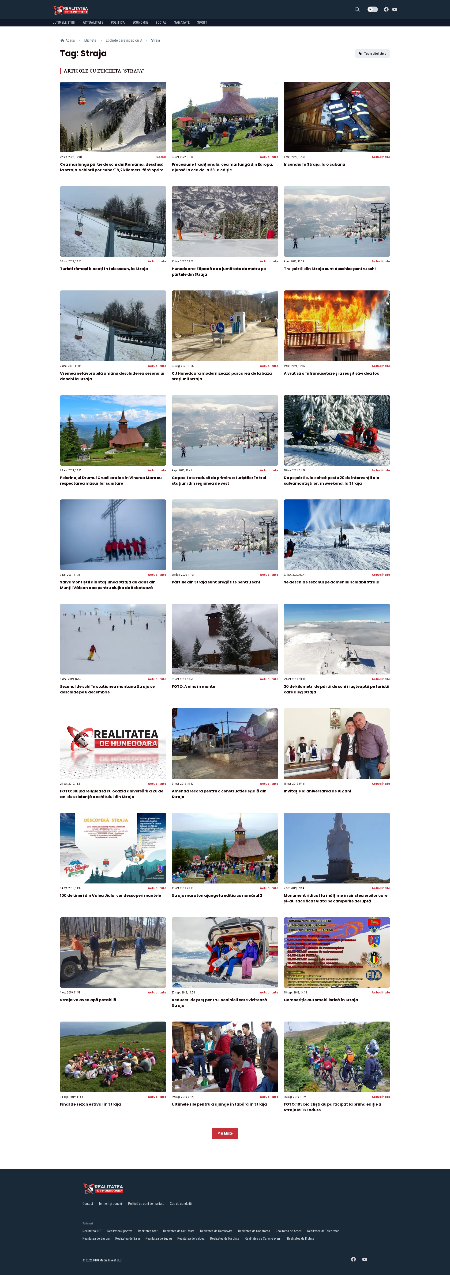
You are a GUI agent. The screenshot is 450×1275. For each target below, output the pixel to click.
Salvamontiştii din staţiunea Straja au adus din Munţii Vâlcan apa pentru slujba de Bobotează (108, 584)
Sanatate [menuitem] (182, 22)
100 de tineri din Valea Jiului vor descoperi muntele (110, 895)
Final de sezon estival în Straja (90, 1104)
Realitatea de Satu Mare (179, 1231)
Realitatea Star (148, 1231)
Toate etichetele (375, 53)
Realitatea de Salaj (127, 1238)
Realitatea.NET (92, 1231)
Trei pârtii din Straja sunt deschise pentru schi (330, 268)
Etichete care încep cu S (124, 40)
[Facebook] (386, 9)
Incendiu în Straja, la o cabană (314, 164)
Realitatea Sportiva (119, 1231)
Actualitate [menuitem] (93, 22)
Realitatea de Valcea (191, 1238)
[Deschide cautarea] (357, 9)
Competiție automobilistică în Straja (321, 1000)
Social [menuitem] (160, 22)
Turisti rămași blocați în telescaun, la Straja (104, 268)
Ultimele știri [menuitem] (63, 22)
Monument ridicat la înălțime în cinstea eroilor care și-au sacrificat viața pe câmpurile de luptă (335, 898)
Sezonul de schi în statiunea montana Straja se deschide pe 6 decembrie (107, 689)
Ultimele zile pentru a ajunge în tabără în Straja (219, 1104)
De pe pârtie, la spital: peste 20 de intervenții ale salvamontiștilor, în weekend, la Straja (331, 480)
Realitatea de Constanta (254, 1231)
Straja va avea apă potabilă (88, 1000)
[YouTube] (395, 9)
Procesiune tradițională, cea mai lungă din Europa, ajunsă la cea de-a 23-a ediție (222, 167)
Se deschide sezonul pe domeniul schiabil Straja (331, 582)
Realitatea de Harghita (224, 1238)
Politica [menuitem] (118, 22)
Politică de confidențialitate (146, 1203)
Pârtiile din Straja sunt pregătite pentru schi (216, 582)
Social (161, 157)
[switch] (373, 9)
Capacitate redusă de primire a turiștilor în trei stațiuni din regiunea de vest (219, 480)
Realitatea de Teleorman (323, 1231)
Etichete (90, 40)
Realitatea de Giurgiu (96, 1238)
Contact (87, 1203)
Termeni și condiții (111, 1203)
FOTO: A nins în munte (193, 686)
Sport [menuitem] (202, 22)
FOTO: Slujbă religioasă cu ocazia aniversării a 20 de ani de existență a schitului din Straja (111, 793)
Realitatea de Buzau (159, 1238)
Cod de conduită (181, 1203)
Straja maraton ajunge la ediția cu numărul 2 (217, 895)
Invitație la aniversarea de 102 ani (317, 791)
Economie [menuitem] (140, 22)
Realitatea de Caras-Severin (263, 1238)
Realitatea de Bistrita (300, 1238)
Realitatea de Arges (289, 1231)
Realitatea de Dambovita (216, 1231)
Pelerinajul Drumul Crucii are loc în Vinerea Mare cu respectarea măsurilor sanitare (111, 480)
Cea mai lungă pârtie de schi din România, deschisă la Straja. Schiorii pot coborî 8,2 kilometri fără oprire (112, 167)
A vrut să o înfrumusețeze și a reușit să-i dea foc (331, 373)
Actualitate (269, 157)
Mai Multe (225, 1133)
